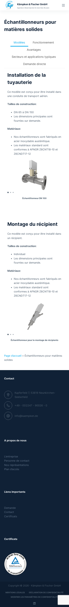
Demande (10, 507)
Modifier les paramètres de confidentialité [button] (34, 597)
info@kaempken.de (26, 415)
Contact (9, 512)
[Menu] (63, 5)
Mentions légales (15, 592)
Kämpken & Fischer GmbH (32, 4)
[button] (8, 192)
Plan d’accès (11, 469)
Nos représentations (16, 465)
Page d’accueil (13, 355)
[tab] (19, 43)
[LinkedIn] (34, 603)
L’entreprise (11, 456)
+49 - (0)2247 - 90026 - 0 (31, 405)
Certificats (10, 516)
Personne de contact (16, 460)
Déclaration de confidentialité (46, 592)
